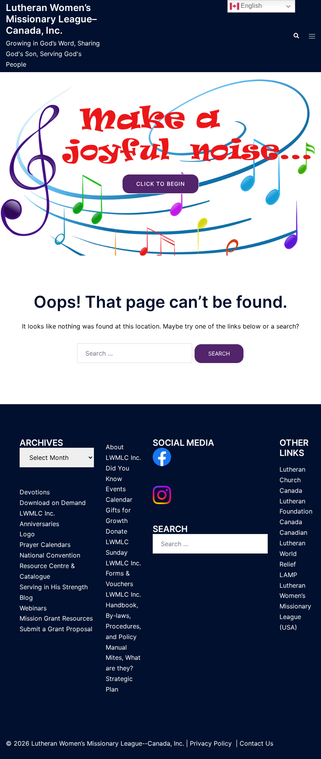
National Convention (50, 555)
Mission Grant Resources (56, 618)
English (250, 5)
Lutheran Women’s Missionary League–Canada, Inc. (51, 19)
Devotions (35, 492)
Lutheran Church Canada (292, 479)
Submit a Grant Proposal (56, 629)
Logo (27, 534)
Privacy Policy (211, 743)
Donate (116, 531)
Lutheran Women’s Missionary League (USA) (295, 606)
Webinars (33, 608)
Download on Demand (53, 503)
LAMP (288, 575)
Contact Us (256, 743)
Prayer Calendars (45, 544)
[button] (296, 36)
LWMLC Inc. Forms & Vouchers (123, 573)
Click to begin (160, 183)
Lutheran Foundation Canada (296, 511)
